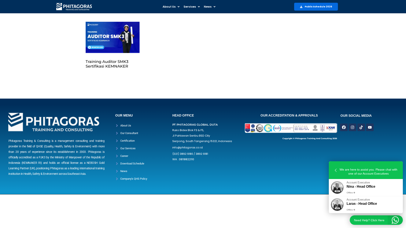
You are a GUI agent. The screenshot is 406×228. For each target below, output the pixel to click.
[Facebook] (344, 127)
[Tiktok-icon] (361, 127)
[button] (171, 6)
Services (190, 7)
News (207, 7)
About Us (169, 7)
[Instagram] (352, 127)
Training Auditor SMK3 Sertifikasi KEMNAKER (107, 64)
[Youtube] (370, 127)
